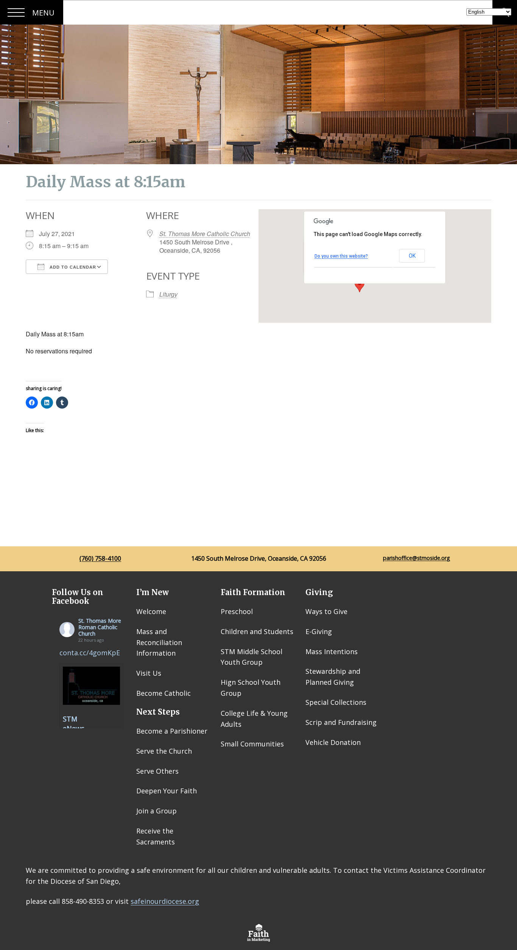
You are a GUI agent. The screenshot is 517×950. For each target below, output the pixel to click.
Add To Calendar (72, 267)
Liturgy (168, 294)
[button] (359, 285)
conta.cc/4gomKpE (89, 652)
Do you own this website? (341, 256)
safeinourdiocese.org (165, 901)
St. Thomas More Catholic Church (204, 233)
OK (412, 256)
